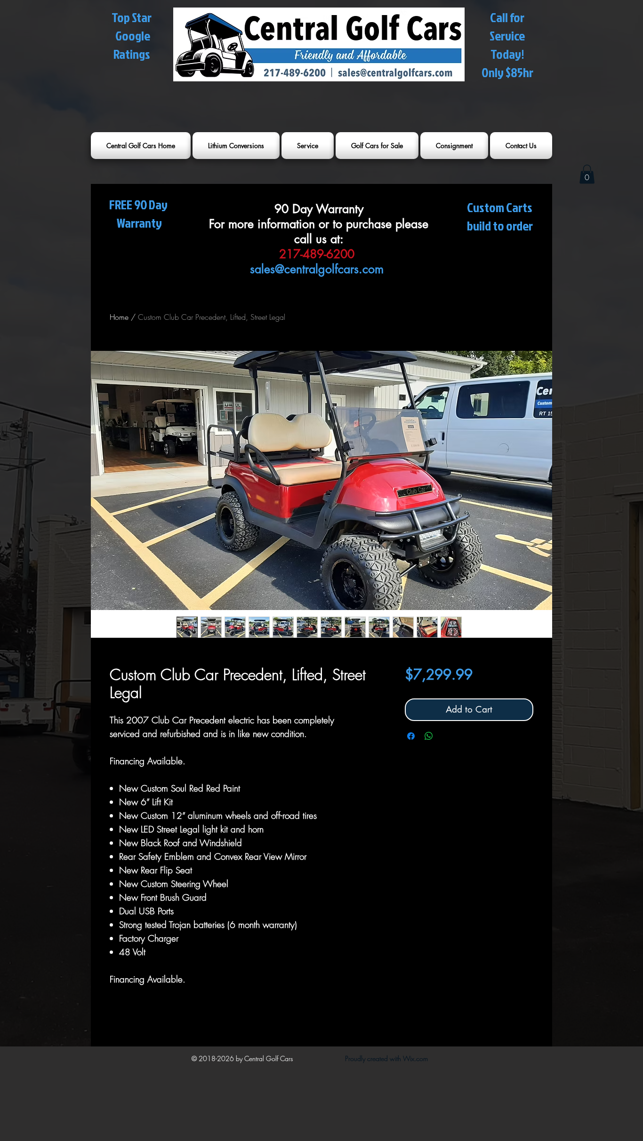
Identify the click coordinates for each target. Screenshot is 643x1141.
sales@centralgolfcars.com (317, 269)
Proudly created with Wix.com (386, 1058)
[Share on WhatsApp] (428, 736)
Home (119, 317)
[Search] (542, 110)
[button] (587, 174)
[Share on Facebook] (411, 736)
